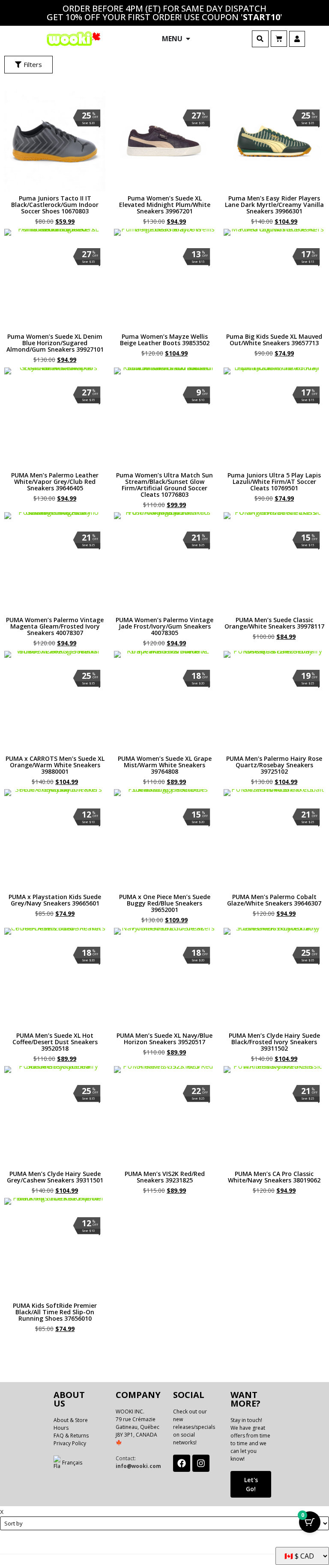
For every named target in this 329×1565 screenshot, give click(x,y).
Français (72, 1462)
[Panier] (279, 38)
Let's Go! (251, 1484)
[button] (260, 38)
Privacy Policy (70, 1443)
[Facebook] (181, 1463)
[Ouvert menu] (188, 38)
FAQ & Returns (71, 1435)
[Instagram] (200, 1463)
